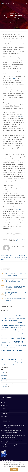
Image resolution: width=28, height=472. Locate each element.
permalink (17, 240)
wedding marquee (7, 359)
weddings (3, 364)
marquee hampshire (20, 335)
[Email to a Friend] (15, 234)
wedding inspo (19, 357)
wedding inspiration (8, 357)
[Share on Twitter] (12, 234)
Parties (3, 381)
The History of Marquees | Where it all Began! (21, 257)
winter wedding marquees (12, 364)
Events (3, 372)
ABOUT (3, 402)
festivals (12, 325)
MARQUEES (4, 414)
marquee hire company (7, 342)
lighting (22, 188)
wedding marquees (18, 362)
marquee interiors (9, 348)
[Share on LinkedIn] (20, 234)
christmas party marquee (9, 320)
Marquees (11, 13)
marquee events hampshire (10, 335)
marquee (8, 333)
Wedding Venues (6, 384)
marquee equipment (16, 333)
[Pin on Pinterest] (18, 234)
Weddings (16, 13)
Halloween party (22, 325)
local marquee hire (15, 329)
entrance (13, 78)
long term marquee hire (13, 332)
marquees (17, 348)
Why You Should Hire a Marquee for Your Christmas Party (15, 274)
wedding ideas (21, 354)
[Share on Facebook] (10, 234)
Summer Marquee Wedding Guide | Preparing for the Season (15, 293)
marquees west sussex (12, 350)
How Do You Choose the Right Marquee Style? (7, 257)
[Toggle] (26, 402)
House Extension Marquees (8, 327)
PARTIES (3, 408)
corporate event (4, 322)
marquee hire (17, 338)
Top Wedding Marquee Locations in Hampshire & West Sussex (15, 280)
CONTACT (4, 417)
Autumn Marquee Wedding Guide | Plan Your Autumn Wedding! (15, 286)
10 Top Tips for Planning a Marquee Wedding (15, 299)
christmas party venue (21, 320)
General (3, 375)
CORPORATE (5, 411)
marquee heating (5, 338)
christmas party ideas (19, 318)
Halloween (17, 325)
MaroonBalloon (20, 22)
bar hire (10, 315)
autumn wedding (4, 315)
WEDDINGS (4, 405)
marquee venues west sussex (7, 353)
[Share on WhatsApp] (7, 234)
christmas (11, 318)
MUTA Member (16, 353)
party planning (9, 354)
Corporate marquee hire (13, 322)
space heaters (15, 354)
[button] (17, 3)
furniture (17, 209)
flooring (21, 116)
